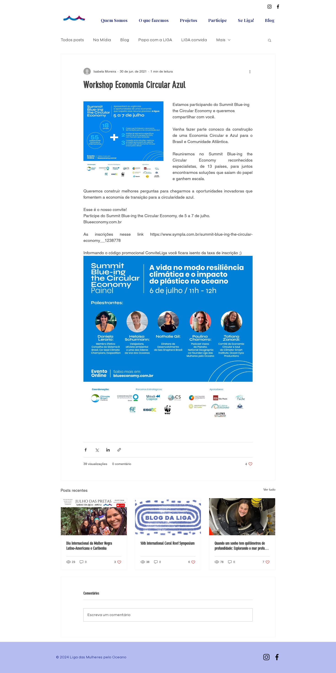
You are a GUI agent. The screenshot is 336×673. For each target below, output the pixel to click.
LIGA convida (194, 40)
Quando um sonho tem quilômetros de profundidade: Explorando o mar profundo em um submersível (242, 546)
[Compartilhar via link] (119, 450)
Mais (220, 40)
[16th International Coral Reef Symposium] (168, 516)
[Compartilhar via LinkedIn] (108, 450)
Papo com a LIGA (155, 40)
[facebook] (278, 7)
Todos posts (72, 40)
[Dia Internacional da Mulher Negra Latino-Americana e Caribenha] (94, 516)
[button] (269, 40)
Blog (124, 40)
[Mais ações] (250, 71)
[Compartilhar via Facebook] (85, 450)
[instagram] (269, 7)
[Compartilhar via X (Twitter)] (97, 450)
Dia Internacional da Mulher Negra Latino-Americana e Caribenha (89, 546)
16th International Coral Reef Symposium (168, 543)
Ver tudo (269, 489)
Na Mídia (102, 40)
